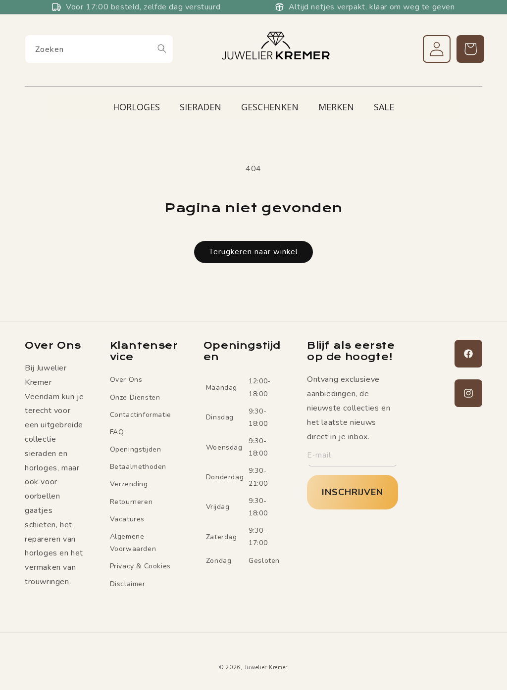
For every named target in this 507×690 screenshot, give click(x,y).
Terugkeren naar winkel (253, 252)
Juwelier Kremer (266, 667)
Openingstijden (135, 449)
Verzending (129, 484)
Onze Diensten (135, 397)
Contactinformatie (140, 414)
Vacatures (127, 519)
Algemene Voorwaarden (133, 542)
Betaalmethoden (138, 466)
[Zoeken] (162, 48)
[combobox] (99, 49)
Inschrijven (352, 492)
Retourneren (131, 501)
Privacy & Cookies (140, 566)
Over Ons (126, 379)
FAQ (117, 432)
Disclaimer (128, 584)
